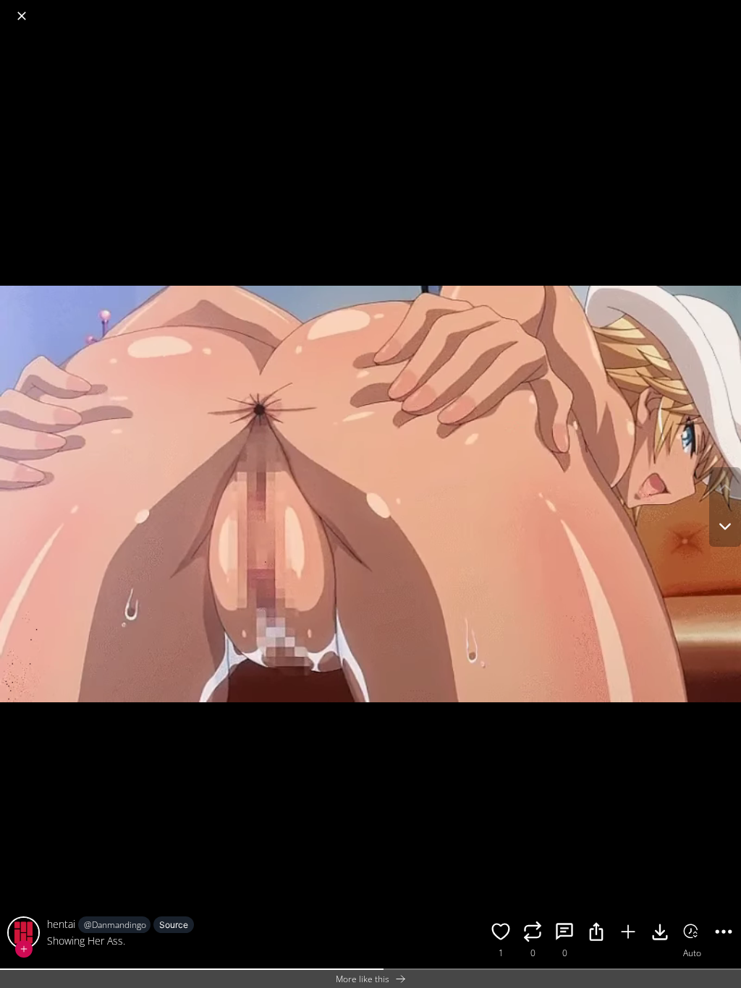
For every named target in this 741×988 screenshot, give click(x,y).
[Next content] (725, 526)
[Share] (596, 933)
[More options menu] (726, 9)
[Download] (660, 933)
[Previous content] (725, 487)
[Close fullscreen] (22, 16)
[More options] (724, 933)
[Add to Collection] (628, 933)
